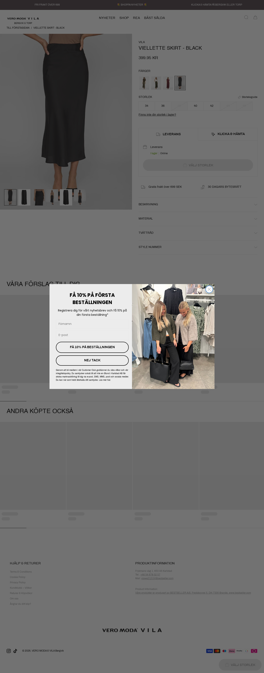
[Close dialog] (209, 289)
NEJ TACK (92, 360)
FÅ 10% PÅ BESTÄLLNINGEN (92, 347)
